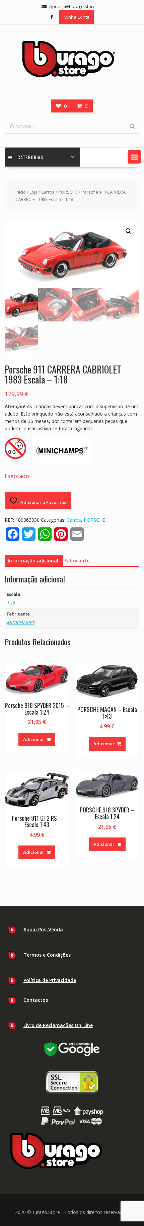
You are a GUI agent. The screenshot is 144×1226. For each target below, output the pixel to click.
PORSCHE (68, 192)
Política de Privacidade (49, 980)
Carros (48, 192)
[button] (134, 157)
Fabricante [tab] (76, 560)
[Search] (132, 126)
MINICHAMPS (20, 623)
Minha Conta (76, 17)
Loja (33, 192)
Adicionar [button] (33, 739)
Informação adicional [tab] (33, 560)
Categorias (30, 157)
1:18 (11, 603)
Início (20, 192)
